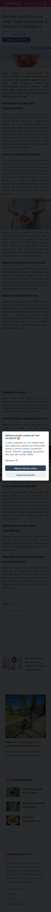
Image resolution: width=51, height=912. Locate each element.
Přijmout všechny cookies (25, 468)
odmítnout (27, 451)
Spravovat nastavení (25, 475)
